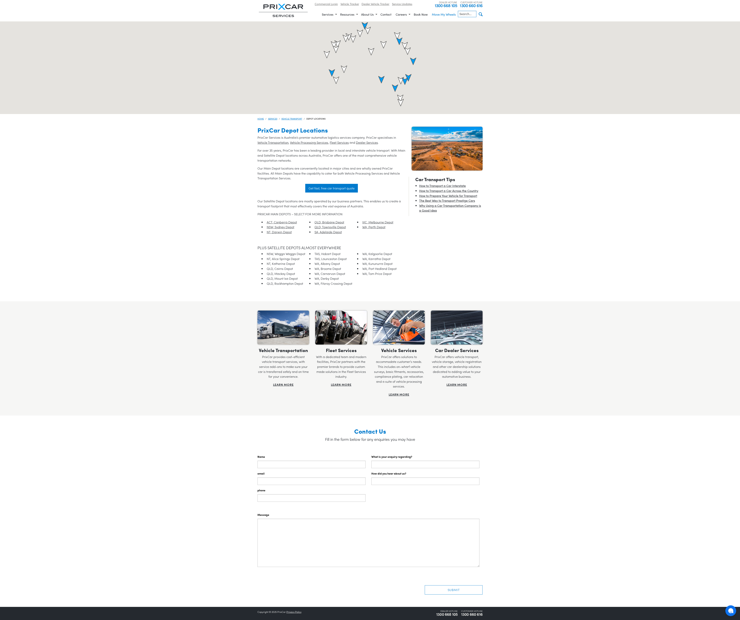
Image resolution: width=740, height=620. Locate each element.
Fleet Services (339, 142)
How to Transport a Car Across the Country (448, 190)
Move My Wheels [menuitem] (444, 14)
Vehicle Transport (291, 118)
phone (261, 490)
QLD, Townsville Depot (330, 227)
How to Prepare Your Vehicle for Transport (448, 195)
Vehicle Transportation (272, 142)
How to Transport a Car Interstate (442, 185)
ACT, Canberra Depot (282, 222)
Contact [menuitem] (385, 14)
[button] (367, 30)
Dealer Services (367, 142)
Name (261, 457)
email (261, 473)
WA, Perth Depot (373, 227)
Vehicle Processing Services (309, 142)
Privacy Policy (293, 612)
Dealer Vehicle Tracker (375, 4)
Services (272, 118)
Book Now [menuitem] (421, 14)
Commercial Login (326, 4)
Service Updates (402, 4)
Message (263, 515)
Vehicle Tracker (350, 4)
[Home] (283, 10)
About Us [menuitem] (367, 14)
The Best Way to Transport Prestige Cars (447, 200)
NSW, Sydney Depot (280, 227)
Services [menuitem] (327, 14)
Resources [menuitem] (347, 14)
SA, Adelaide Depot (328, 232)
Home (260, 118)
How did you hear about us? (388, 473)
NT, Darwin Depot (279, 232)
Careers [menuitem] (401, 14)
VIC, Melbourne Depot (377, 222)
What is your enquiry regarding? (391, 457)
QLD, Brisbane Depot (329, 222)
